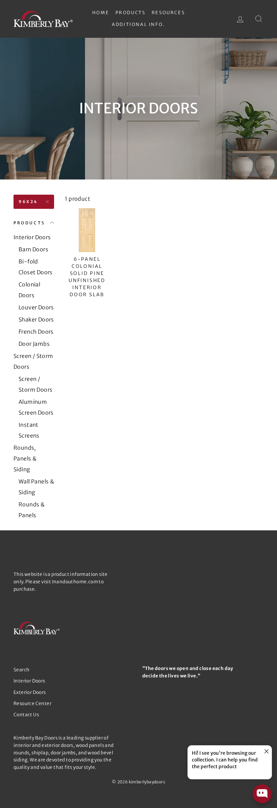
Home (100, 13)
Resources (168, 13)
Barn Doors (33, 249)
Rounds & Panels (32, 510)
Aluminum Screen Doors (36, 407)
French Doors (36, 331)
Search (21, 670)
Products (131, 13)
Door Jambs (34, 343)
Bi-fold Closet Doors (36, 267)
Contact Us (26, 715)
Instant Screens (29, 430)
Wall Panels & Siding (36, 487)
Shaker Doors (36, 319)
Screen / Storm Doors (33, 361)
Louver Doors (36, 307)
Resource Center (32, 703)
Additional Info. (138, 24)
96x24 (28, 201)
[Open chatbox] (262, 793)
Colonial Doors (29, 290)
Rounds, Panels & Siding (25, 458)
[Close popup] (266, 751)
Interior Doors (32, 237)
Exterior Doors (30, 692)
